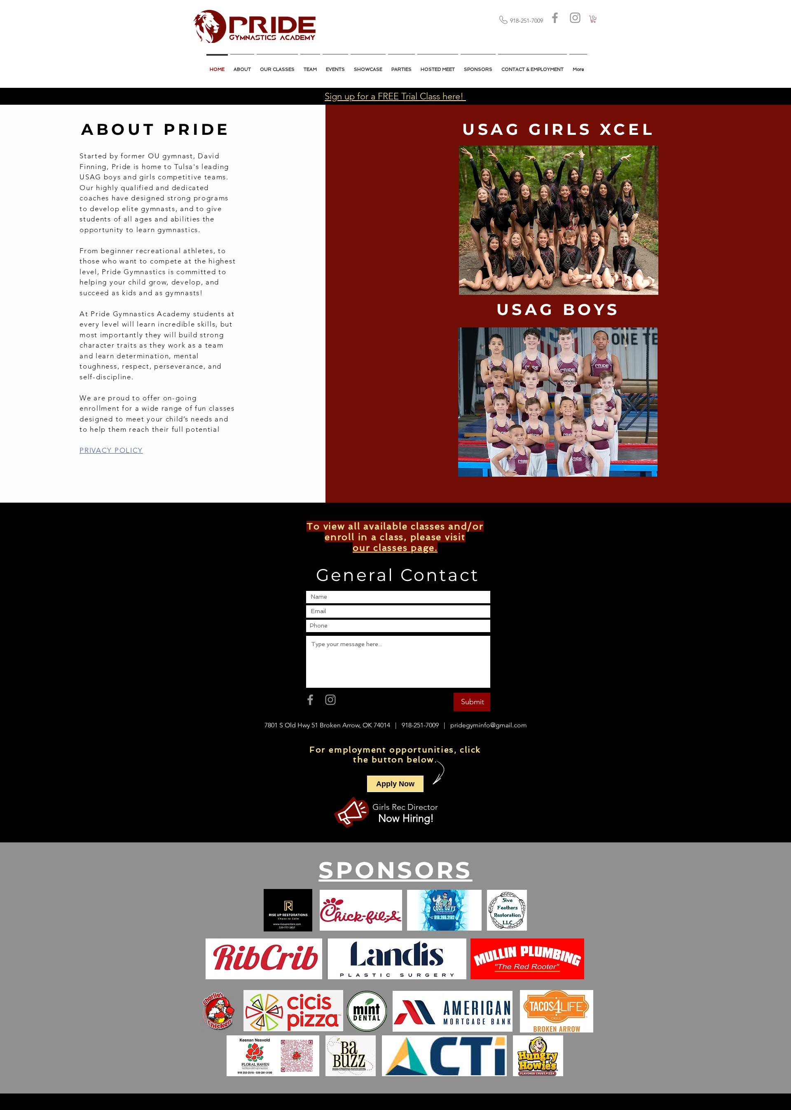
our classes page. (395, 547)
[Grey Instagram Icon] (575, 18)
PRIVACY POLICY (111, 450)
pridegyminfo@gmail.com (488, 725)
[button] (437, 66)
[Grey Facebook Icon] (555, 18)
